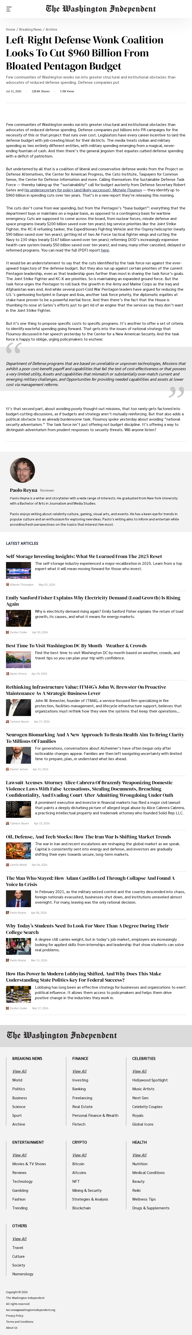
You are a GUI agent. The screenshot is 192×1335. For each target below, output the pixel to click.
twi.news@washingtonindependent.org (30, 1309)
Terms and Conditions (19, 1321)
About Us (11, 1327)
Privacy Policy (14, 1315)
